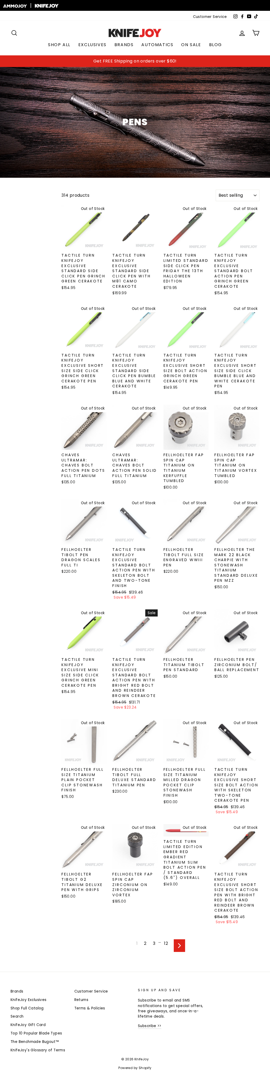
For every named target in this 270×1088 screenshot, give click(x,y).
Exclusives (92, 45)
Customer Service (210, 16)
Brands (124, 45)
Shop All (59, 45)
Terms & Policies (89, 1008)
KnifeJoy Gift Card (28, 1024)
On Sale (191, 45)
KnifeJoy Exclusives (29, 999)
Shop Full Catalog (27, 1008)
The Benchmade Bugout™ (35, 1041)
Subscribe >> (149, 1025)
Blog (215, 45)
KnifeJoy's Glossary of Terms (38, 1050)
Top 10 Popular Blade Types (36, 1033)
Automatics (157, 45)
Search (17, 1016)
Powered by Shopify (134, 1068)
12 (166, 943)
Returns (81, 999)
